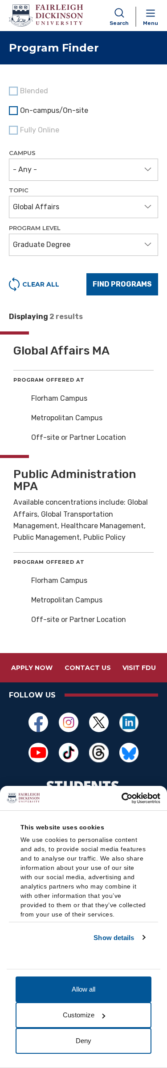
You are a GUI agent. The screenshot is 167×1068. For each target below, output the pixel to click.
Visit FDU (139, 668)
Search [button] (119, 23)
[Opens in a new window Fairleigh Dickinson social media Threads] (99, 752)
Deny (83, 1040)
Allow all (83, 989)
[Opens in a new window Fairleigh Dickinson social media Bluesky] (129, 752)
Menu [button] (150, 23)
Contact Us (88, 668)
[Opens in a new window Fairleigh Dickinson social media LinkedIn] (129, 722)
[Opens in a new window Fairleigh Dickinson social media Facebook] (38, 722)
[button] (83, 170)
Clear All (40, 284)
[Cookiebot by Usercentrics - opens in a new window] (121, 798)
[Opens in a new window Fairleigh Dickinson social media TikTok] (68, 752)
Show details (114, 937)
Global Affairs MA (61, 351)
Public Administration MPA (74, 480)
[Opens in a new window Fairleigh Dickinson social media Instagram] (68, 722)
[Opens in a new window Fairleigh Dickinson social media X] (99, 722)
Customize (78, 1015)
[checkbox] (83, 111)
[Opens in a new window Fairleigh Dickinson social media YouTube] (38, 752)
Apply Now (32, 668)
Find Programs (122, 284)
